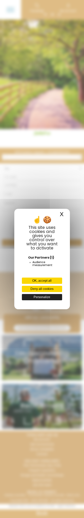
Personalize (42, 297)
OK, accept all (42, 280)
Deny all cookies (42, 288)
